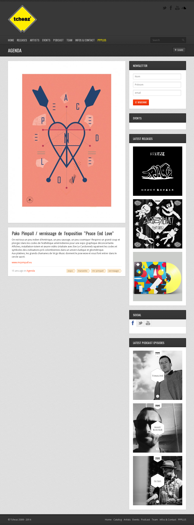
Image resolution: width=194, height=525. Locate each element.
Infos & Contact (85, 40)
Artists (34, 40)
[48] (157, 451)
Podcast (58, 40)
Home (11, 40)
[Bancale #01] (157, 300)
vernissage (114, 270)
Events (46, 40)
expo (70, 270)
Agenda (31, 270)
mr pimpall (97, 270)
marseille (82, 270)
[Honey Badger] (157, 195)
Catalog (117, 519)
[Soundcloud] (183, 8)
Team (69, 40)
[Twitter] (164, 8)
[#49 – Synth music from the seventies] (157, 399)
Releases (22, 40)
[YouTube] (177, 8)
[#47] (157, 504)
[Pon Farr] (157, 247)
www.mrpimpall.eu (22, 262)
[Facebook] (171, 8)
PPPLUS (102, 40)
